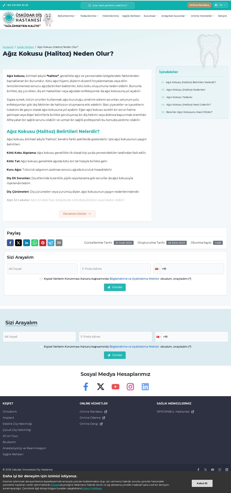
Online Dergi (89, 423)
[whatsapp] (34, 242)
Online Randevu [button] (199, 5)
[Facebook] (86, 387)
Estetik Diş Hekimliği (17, 423)
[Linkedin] (145, 387)
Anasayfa (8, 47)
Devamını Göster (75, 213)
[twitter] (18, 242)
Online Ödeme (90, 417)
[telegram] (51, 242)
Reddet (55, 484)
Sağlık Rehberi (131, 15)
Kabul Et (202, 483)
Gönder (117, 287)
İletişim (222, 15)
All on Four (10, 436)
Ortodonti (10, 411)
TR (220, 5)
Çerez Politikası (92, 488)
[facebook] (10, 242)
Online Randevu (91, 411)
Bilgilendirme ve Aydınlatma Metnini (134, 278)
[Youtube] (115, 387)
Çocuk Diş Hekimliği (17, 430)
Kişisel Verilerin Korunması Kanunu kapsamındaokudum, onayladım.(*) (117, 278)
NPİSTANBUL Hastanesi (173, 411)
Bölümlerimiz (66, 15)
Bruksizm (9, 442)
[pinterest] (42, 242)
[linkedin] (26, 242)
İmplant (8, 417)
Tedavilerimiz (88, 15)
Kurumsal (149, 15)
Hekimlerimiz (110, 15)
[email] (59, 242)
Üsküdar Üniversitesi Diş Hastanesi (32, 469)
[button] (157, 269)
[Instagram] (130, 387)
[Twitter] (101, 387)
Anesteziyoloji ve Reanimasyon (24, 448)
